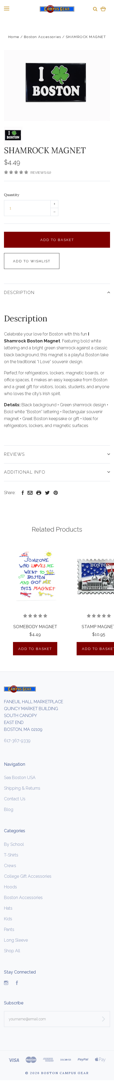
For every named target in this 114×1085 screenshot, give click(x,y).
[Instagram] (6, 983)
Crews (10, 865)
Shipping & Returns (22, 788)
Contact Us (14, 798)
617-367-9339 (17, 740)
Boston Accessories (23, 897)
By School (14, 844)
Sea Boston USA (20, 777)
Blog (8, 809)
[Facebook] (17, 983)
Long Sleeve (16, 940)
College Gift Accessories (27, 876)
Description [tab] (19, 292)
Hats (8, 908)
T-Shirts (11, 855)
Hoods (10, 886)
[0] (103, 8)
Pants (9, 929)
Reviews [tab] (14, 454)
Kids (8, 918)
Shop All (12, 950)
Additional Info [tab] (25, 472)
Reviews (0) (40, 173)
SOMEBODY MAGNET (35, 626)
